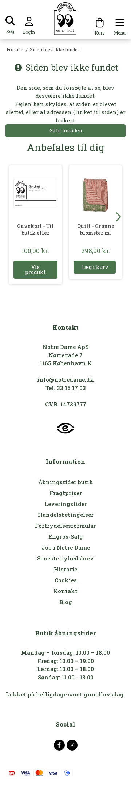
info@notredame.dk (65, 379)
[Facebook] (59, 745)
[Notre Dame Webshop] (66, 18)
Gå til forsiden (65, 130)
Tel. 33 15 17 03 (65, 387)
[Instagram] (72, 745)
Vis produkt (35, 270)
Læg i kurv (94, 267)
